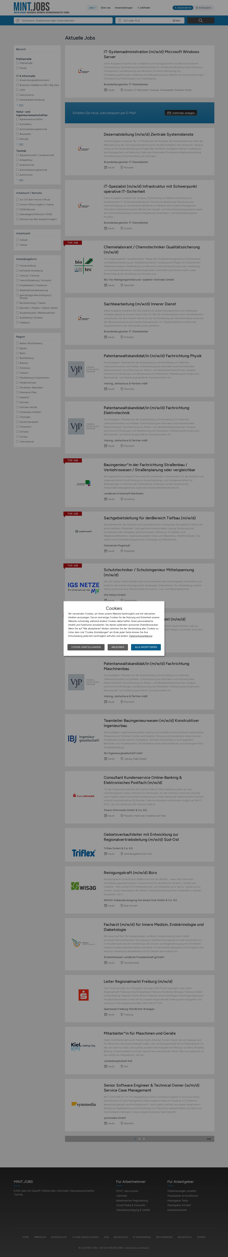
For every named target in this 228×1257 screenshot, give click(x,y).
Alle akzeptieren (146, 647)
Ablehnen (118, 647)
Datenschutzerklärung (140, 636)
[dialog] (114, 628)
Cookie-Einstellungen (86, 647)
